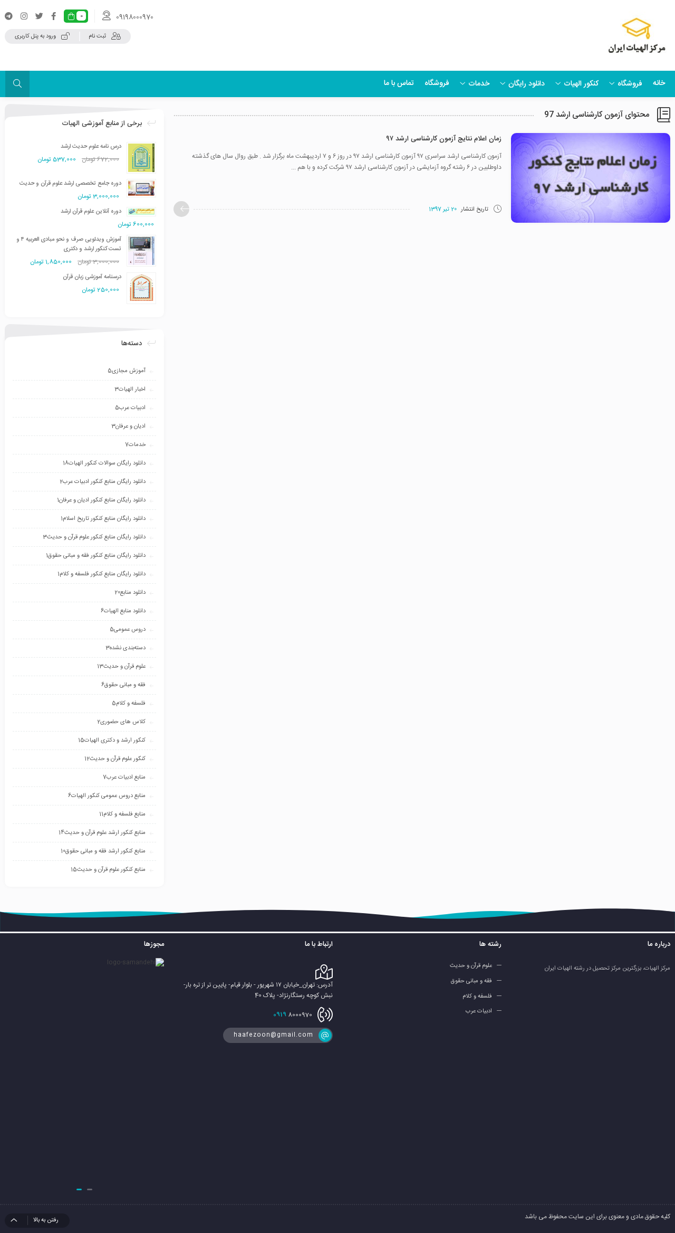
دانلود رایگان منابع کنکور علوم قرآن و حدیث (94, 537)
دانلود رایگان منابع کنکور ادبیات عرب (103, 482)
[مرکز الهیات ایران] (636, 35)
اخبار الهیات (130, 389)
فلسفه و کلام (129, 703)
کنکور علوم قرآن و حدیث (115, 759)
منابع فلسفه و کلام (122, 814)
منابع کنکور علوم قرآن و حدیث (108, 870)
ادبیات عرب (130, 408)
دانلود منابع (130, 592)
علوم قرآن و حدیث (121, 666)
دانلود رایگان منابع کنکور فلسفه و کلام (101, 574)
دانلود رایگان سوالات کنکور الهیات (104, 463)
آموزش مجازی (127, 371)
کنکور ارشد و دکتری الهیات (112, 740)
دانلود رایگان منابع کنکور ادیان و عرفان (101, 500)
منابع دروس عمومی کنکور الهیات (107, 796)
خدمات (135, 445)
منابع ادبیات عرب (124, 777)
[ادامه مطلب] (181, 209)
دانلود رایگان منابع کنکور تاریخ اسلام (103, 519)
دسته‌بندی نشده (125, 648)
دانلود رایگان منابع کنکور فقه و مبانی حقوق (96, 556)
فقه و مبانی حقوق (123, 685)
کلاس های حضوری (121, 722)
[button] (89, 1189)
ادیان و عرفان (128, 426)
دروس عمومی (128, 629)
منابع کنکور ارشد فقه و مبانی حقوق (103, 851)
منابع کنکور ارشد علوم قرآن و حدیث (102, 833)
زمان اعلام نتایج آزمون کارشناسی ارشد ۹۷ (444, 139)
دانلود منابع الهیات (123, 611)
